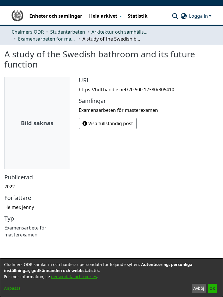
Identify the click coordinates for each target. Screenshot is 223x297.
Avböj (198, 288)
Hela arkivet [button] (103, 16)
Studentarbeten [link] (67, 32)
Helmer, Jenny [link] (19, 207)
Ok (212, 288)
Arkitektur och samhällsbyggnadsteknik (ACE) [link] (120, 32)
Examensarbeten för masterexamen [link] (47, 39)
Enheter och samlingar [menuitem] (55, 16)
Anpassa (12, 288)
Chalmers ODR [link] (28, 32)
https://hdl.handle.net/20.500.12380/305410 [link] (126, 89)
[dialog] (111, 277)
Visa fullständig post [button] (110, 123)
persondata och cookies (74, 276)
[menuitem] (105, 16)
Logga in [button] (199, 16)
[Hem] (17, 16)
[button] (175, 15)
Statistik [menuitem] (138, 16)
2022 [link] (9, 186)
